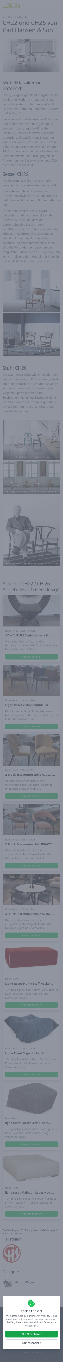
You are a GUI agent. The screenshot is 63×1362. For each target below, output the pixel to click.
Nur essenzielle (31, 1343)
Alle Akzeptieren (31, 1334)
